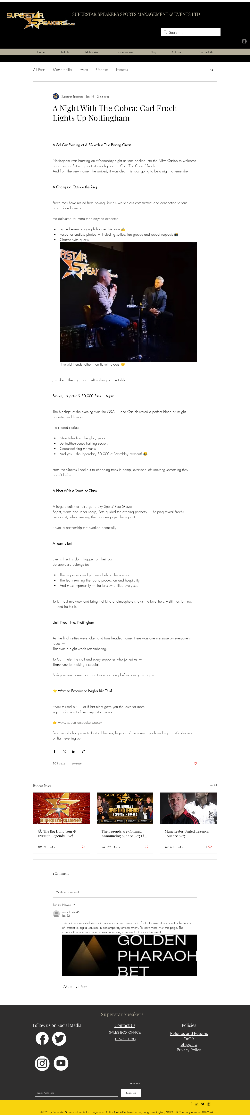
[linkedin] (197, 1104)
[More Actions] (195, 914)
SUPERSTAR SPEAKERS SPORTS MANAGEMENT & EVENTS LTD (136, 14)
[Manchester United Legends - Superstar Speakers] (188, 808)
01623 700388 (125, 1039)
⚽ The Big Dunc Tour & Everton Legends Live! (57, 833)
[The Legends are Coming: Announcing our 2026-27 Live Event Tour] (125, 808)
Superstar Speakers (122, 1014)
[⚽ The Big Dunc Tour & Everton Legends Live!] (61, 808)
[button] (212, 69)
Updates (102, 69)
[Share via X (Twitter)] (64, 751)
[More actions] (195, 96)
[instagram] (209, 1104)
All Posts (39, 69)
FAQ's (189, 1038)
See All (213, 785)
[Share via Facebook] (54, 751)
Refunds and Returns (189, 1033)
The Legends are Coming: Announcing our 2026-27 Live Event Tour (125, 833)
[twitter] (203, 1104)
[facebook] (191, 1104)
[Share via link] (83, 751)
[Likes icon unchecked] (64, 986)
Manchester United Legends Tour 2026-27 (187, 833)
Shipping (189, 1044)
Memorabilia (62, 69)
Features (122, 69)
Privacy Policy (189, 1049)
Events (83, 69)
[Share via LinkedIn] (74, 751)
